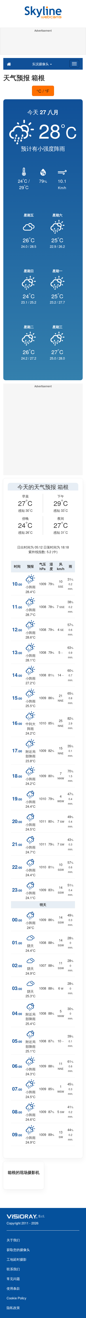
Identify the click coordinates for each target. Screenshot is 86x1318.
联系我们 (13, 1269)
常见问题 (13, 1278)
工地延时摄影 (16, 1259)
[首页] (9, 63)
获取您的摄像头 (18, 1249)
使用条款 (13, 1288)
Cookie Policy (16, 1298)
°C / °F (43, 91)
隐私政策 (13, 1307)
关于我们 (13, 1240)
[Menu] (74, 63)
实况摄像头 (41, 64)
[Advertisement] (43, 43)
